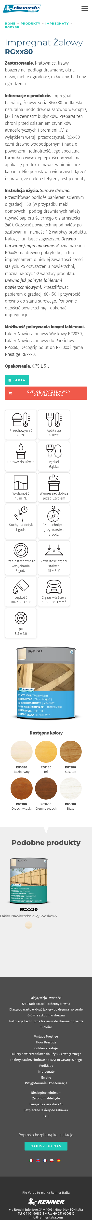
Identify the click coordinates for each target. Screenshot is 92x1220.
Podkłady (46, 1066)
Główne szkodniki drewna (46, 1015)
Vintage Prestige (46, 1036)
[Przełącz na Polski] (53, 1159)
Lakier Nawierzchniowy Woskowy (28, 916)
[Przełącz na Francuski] (46, 1159)
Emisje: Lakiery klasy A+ (46, 1104)
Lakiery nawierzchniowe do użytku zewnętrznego (46, 1054)
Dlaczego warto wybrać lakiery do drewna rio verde (46, 1009)
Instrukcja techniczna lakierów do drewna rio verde (46, 1021)
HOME (10, 23)
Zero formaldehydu (46, 1098)
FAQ (46, 1116)
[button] (84, 8)
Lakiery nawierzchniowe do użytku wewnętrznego (46, 1060)
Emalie (46, 1077)
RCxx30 (29, 909)
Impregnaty (57, 23)
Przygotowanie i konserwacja (46, 1083)
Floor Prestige (46, 1042)
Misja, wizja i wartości (46, 998)
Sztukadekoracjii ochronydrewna (46, 1004)
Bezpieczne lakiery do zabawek (46, 1110)
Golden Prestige (46, 1048)
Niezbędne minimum (46, 1093)
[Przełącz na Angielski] (39, 1159)
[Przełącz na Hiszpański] (59, 1159)
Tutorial (46, 1027)
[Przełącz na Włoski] (32, 1159)
